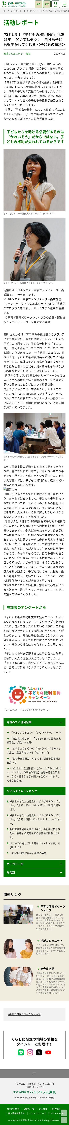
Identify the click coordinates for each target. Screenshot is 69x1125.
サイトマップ (57, 1113)
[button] (35, 722)
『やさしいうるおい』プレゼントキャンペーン (35, 732)
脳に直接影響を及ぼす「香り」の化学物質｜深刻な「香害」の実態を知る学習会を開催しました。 (35, 833)
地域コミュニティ (13, 53)
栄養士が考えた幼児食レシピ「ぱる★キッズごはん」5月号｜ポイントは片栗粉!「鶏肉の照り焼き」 (35, 805)
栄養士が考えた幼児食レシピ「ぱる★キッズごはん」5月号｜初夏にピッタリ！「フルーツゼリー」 (36, 819)
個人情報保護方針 (16, 1113)
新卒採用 (56, 1108)
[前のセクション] (64, 1113)
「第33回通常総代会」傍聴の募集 (28, 853)
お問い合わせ (13, 1108)
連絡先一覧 (29, 1108)
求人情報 (43, 1108)
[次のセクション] (64, 1120)
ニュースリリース (37, 1113)
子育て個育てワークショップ (25, 1014)
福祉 (28, 53)
